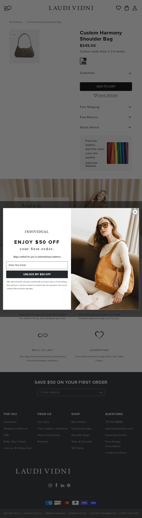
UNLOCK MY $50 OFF (37, 274)
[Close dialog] (135, 212)
